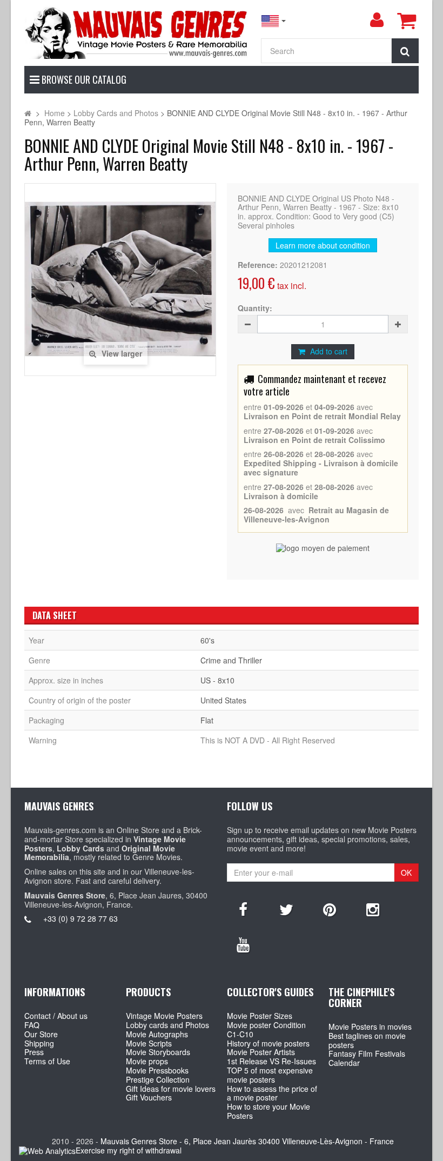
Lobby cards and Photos (167, 1024)
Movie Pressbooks (157, 1070)
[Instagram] (373, 908)
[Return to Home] (27, 113)
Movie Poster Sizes (259, 1015)
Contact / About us (56, 1015)
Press (34, 1051)
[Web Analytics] (47, 1151)
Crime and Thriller (231, 660)
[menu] (376, 20)
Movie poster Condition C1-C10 (266, 1029)
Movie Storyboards (158, 1051)
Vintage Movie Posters (164, 1015)
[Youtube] (243, 944)
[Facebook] (243, 908)
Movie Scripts (149, 1043)
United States (223, 700)
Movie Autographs (157, 1034)
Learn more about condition (323, 245)
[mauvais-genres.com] (137, 32)
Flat (206, 720)
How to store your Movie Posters (268, 1111)
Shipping (39, 1043)
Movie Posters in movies (370, 1026)
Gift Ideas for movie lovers (171, 1088)
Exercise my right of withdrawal (129, 1150)
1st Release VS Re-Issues (271, 1061)
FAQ (31, 1024)
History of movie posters (268, 1043)
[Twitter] (286, 908)
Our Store (41, 1034)
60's (207, 640)
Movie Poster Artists (261, 1051)
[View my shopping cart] (406, 20)
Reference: (258, 265)
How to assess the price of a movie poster (272, 1093)
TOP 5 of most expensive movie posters (270, 1075)
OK (406, 872)
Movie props (147, 1061)
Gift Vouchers (149, 1097)
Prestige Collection (158, 1079)
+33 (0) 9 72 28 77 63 (80, 918)
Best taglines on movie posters (367, 1040)
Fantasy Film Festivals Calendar (366, 1058)
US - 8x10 (217, 680)
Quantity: (255, 308)
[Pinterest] (329, 908)
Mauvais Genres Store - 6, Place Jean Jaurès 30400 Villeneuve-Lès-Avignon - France (247, 1141)
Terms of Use (47, 1061)
